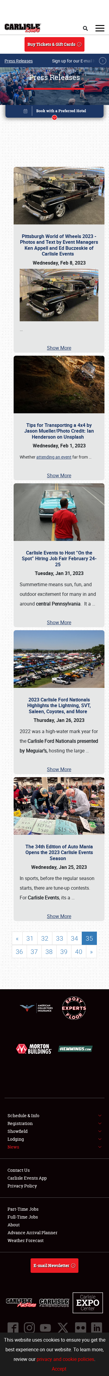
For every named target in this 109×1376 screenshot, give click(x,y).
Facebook (13, 1327)
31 (30, 938)
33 (59, 938)
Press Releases (19, 61)
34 (74, 938)
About (14, 1225)
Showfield (18, 1131)
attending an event (53, 457)
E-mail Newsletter (51, 1265)
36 (19, 951)
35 (89, 938)
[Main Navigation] (99, 28)
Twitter (63, 1327)
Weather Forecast (26, 1240)
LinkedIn (96, 1327)
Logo (23, 28)
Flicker (80, 1327)
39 (64, 951)
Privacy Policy (22, 1186)
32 (44, 938)
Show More (59, 348)
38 (49, 951)
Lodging (16, 1139)
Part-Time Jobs (23, 1209)
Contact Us (19, 1170)
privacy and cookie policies (65, 1359)
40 (78, 951)
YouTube (45, 1327)
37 (34, 951)
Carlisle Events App (27, 1178)
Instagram (29, 1327)
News (13, 1147)
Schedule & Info (23, 1115)
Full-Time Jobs (23, 1217)
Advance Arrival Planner (33, 1232)
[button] (54, 112)
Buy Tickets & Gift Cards (51, 44)
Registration (20, 1123)
